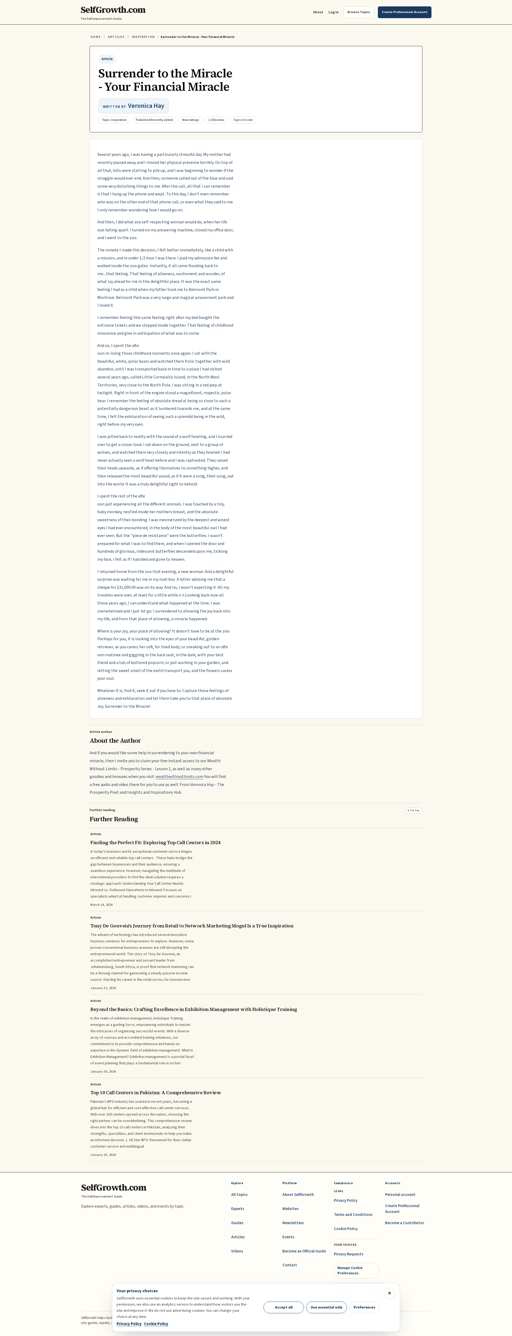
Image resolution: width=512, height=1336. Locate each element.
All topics (239, 1194)
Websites (290, 1209)
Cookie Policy (346, 1229)
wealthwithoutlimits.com (179, 777)
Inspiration (143, 37)
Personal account (400, 1194)
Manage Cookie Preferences (350, 1270)
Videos (237, 1251)
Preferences (364, 1307)
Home (96, 37)
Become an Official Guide (304, 1251)
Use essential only (327, 1307)
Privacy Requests (348, 1254)
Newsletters (293, 1223)
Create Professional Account (402, 1209)
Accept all (284, 1307)
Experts (237, 1209)
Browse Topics (358, 12)
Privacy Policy (345, 1200)
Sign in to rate (243, 120)
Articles (116, 37)
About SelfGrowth (298, 1194)
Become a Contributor (404, 1223)
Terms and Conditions (353, 1215)
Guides (237, 1223)
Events (288, 1237)
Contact (289, 1265)
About (318, 12)
